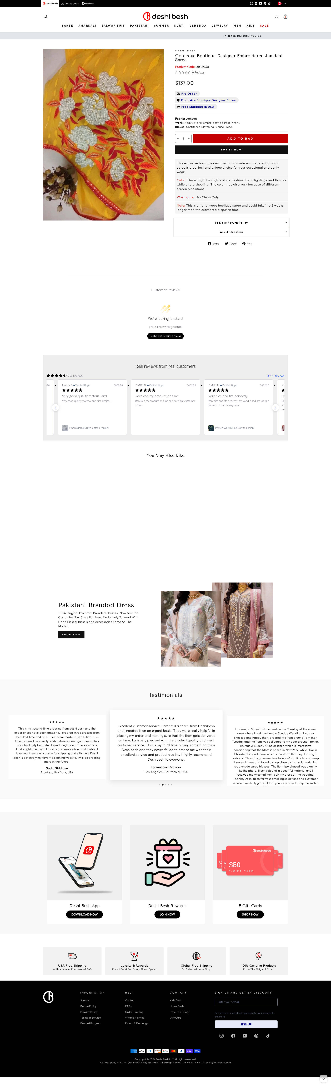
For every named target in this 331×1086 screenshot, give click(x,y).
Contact (130, 1000)
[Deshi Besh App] (84, 862)
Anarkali (87, 25)
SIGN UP (246, 1024)
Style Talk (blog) (179, 1012)
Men (238, 25)
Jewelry (220, 25)
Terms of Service (90, 1017)
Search (84, 1000)
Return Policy (88, 1006)
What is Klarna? (134, 1017)
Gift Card (175, 1017)
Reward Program (90, 1023)
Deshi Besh (185, 50)
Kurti (179, 25)
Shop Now (71, 634)
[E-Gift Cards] (250, 862)
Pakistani (139, 25)
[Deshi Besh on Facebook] (233, 1036)
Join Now (167, 914)
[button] (55, 407)
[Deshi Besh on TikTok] (268, 1036)
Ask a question (231, 232)
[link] (92, 428)
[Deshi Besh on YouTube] (245, 1036)
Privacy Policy (89, 1012)
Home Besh (177, 1006)
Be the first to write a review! (165, 336)
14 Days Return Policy (231, 222)
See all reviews (275, 376)
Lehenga (198, 25)
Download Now (84, 914)
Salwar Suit (113, 25)
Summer (161, 25)
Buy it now (231, 149)
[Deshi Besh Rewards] (167, 862)
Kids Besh (175, 1000)
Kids (251, 25)
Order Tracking (134, 1012)
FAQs (128, 1006)
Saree (67, 25)
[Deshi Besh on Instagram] (221, 1036)
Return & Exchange (136, 1023)
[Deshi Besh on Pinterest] (256, 1036)
